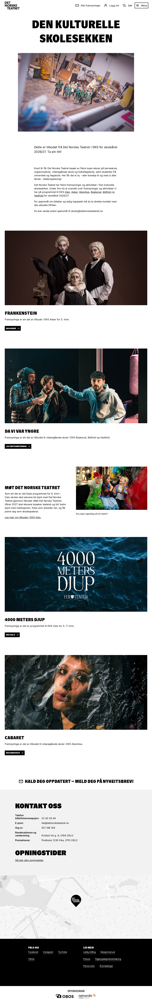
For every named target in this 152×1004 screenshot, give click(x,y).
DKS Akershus (13, 753)
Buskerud (96, 192)
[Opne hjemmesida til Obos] (65, 996)
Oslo (67, 192)
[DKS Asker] (76, 268)
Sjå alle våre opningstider (29, 860)
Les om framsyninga (16, 446)
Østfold (107, 192)
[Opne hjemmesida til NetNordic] (87, 995)
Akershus (84, 192)
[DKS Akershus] (76, 692)
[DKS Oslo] (76, 574)
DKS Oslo (10, 634)
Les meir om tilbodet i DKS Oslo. (23, 517)
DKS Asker (11, 328)
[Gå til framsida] (12, 5)
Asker (74, 192)
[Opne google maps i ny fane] (76, 907)
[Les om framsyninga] (76, 386)
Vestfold (39, 195)
